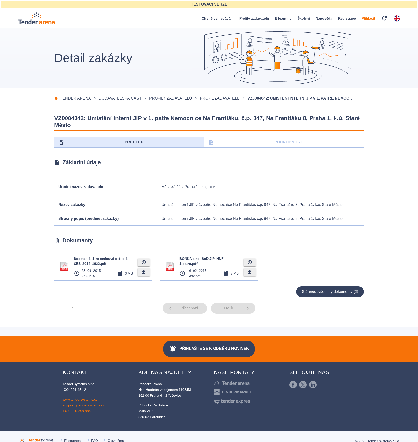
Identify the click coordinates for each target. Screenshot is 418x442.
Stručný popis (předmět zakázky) (88, 218)
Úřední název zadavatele (80, 187)
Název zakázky (71, 205)
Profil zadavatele (220, 98)
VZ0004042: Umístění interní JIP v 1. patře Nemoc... (299, 98)
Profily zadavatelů (254, 18)
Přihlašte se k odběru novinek (209, 349)
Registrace (347, 18)
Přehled (101, 142)
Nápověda (324, 18)
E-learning (283, 18)
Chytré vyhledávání (218, 18)
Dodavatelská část (120, 98)
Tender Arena (75, 98)
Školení (304, 18)
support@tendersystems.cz (83, 405)
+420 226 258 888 (77, 411)
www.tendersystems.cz (80, 399)
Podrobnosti (255, 142)
